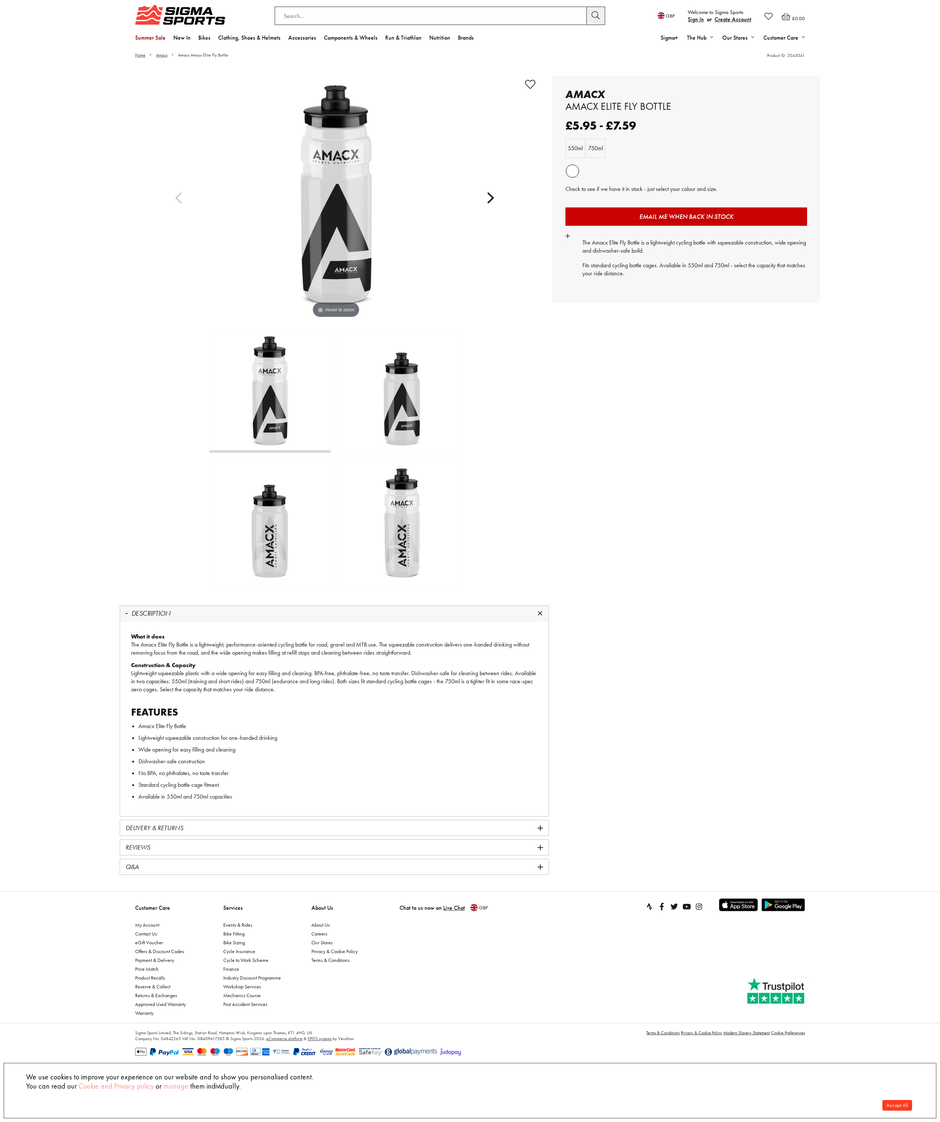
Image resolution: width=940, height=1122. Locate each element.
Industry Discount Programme (252, 977)
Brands (466, 37)
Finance (231, 969)
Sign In (696, 19)
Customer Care (152, 908)
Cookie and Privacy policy (116, 1086)
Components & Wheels (350, 37)
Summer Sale (150, 37)
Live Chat (454, 908)
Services (233, 908)
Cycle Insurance (239, 951)
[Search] (596, 16)
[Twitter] (674, 906)
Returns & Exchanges (156, 995)
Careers (319, 933)
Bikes (204, 37)
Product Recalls (150, 977)
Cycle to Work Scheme (245, 960)
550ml (575, 148)
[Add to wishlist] (530, 84)
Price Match (147, 969)
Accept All (897, 1105)
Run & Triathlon (403, 37)
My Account (147, 925)
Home (140, 55)
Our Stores (322, 942)
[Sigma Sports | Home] (180, 15)
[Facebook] (661, 906)
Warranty (144, 1013)
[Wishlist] (768, 16)
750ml (595, 148)
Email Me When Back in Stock (686, 216)
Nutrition (439, 37)
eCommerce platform (284, 1039)
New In (182, 37)
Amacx (161, 55)
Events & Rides (237, 925)
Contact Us (146, 933)
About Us (322, 908)
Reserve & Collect (152, 986)
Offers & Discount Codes (159, 951)
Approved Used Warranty (160, 1004)
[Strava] (649, 906)
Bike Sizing (234, 942)
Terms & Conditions (330, 960)
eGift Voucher (149, 942)
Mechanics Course (242, 995)
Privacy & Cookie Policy (334, 951)
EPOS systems (320, 1039)
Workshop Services (242, 986)
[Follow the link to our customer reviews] (777, 991)
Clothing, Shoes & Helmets (249, 37)
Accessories (302, 37)
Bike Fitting (234, 933)
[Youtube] (686, 906)
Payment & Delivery (154, 960)
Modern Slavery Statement (746, 1033)
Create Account (733, 19)
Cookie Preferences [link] (788, 1033)
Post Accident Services (245, 1004)
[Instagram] (699, 906)
